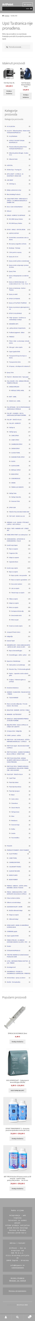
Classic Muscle (15, 807)
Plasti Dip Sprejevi (14, 791)
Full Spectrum (15, 812)
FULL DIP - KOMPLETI (15, 423)
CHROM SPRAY (15, 448)
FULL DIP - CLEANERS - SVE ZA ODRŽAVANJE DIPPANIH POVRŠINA (16, 414)
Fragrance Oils (13, 553)
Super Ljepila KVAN (14, 351)
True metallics (15, 838)
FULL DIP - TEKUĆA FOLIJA (14, 419)
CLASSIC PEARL (15, 453)
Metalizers (14, 820)
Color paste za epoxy (15, 252)
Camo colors (15, 799)
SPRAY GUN (12, 507)
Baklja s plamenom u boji (14, 190)
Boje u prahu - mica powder (19, 575)
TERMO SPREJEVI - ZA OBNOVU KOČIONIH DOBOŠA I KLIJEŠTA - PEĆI (17, 941)
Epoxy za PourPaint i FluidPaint (18, 303)
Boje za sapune (13, 549)
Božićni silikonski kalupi (15, 910)
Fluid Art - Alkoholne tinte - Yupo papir (18, 377)
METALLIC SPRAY (16, 470)
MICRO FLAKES (13, 875)
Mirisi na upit (14, 620)
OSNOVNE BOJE (15, 478)
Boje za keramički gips (15, 650)
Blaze (12, 795)
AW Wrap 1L (12, 184)
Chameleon (14, 803)
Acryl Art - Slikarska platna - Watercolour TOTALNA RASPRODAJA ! (18, 131)
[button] (27, 9)
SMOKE (13, 483)
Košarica (27, 1315)
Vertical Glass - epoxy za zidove (16, 978)
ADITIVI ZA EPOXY (14, 233)
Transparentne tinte (15, 362)
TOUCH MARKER (13, 697)
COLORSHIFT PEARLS (15, 867)
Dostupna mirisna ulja (17, 611)
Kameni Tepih (11, 641)
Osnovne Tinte (15, 501)
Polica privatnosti (17, 1291)
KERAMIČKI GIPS (13, 324)
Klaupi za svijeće (14, 915)
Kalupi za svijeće (14, 603)
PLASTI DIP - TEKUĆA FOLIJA (15, 774)
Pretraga (17, 1317)
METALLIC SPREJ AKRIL (17, 390)
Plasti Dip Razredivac (15, 787)
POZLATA (9, 846)
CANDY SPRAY (15, 440)
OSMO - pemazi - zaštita (14, 735)
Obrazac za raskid (17, 1281)
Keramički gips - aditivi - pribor (18, 655)
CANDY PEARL (13, 858)
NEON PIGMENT (13, 879)
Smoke (13, 833)
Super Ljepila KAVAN (12, 936)
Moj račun (6, 1317)
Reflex (13, 829)
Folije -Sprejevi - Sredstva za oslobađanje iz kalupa (17, 318)
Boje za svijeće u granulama (19, 580)
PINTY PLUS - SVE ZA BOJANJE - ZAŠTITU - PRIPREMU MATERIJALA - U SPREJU (18, 740)
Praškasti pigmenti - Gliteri (16, 332)
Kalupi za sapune (14, 557)
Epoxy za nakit (13, 294)
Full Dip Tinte (12, 493)
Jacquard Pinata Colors (13, 632)
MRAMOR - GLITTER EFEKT (14, 714)
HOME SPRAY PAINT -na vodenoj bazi (17, 535)
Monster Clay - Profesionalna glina (19, 669)
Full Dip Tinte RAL (16, 497)
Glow (12, 816)
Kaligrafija (10, 636)
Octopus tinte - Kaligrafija (14, 731)
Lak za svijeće (15, 588)
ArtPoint (7, 4)
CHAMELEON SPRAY (16, 444)
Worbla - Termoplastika (13, 982)
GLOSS (13, 461)
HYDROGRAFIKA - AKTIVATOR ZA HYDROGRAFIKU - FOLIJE (16, 540)
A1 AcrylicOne (11, 126)
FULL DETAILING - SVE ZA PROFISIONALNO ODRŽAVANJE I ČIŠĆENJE (18, 408)
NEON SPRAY (15, 474)
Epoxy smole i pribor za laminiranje (19, 261)
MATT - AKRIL (12, 397)
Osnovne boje (15, 825)
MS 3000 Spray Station (15, 223)
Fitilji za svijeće (13, 599)
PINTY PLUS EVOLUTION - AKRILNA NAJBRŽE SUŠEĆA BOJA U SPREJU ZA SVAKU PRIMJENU (17, 760)
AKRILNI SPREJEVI (14, 387)
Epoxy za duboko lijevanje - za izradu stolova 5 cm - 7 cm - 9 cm (18, 283)
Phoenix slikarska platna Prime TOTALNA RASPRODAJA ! (18, 148)
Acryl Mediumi (13, 136)
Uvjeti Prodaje (17, 1278)
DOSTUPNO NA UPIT (17, 1090)
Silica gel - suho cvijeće (15, 347)
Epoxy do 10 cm (13, 256)
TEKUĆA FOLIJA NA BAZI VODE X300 (19, 512)
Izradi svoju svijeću (12, 568)
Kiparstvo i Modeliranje (13, 661)
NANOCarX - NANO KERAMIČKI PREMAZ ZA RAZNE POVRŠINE (18, 719)
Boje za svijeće (13, 572)
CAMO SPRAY (15, 435)
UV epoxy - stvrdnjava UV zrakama (19, 366)
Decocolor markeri (16, 584)
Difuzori (9, 211)
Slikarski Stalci (13, 159)
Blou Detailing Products (13, 194)
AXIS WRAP (10, 180)
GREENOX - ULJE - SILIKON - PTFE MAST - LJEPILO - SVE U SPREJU (18, 523)
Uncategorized (11, 967)
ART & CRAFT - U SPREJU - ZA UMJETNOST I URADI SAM (15, 175)
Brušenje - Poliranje (14, 248)
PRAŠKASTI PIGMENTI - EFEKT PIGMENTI (18, 850)
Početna (6, 16)
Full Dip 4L (12, 427)
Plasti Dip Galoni (13, 782)
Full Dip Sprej (13, 432)
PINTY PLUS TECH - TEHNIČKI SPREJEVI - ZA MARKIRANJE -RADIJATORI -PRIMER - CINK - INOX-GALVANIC (18, 768)
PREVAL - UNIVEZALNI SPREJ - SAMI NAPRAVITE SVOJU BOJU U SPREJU (16, 893)
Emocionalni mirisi (16, 615)
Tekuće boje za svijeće (17, 592)
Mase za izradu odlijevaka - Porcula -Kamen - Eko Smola (17, 705)
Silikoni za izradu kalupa (14, 902)
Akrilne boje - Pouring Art (14, 170)
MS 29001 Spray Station (16, 219)
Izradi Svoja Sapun (12, 545)
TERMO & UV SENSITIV (17, 487)
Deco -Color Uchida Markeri (15, 207)
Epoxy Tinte (12, 271)
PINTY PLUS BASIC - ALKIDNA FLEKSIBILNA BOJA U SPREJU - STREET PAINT (18, 753)
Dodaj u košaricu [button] (9, 92)
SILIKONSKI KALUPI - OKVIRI (14, 907)
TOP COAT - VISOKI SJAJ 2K (17, 516)
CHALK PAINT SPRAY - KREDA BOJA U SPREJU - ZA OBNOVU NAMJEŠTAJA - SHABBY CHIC (17, 200)
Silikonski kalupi (13, 919)
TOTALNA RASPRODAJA (13, 950)
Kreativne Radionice (13, 688)
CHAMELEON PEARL (14, 862)
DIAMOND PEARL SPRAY (18, 457)
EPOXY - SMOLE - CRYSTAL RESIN (16, 229)
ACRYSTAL (10, 165)
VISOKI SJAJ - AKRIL (14, 401)
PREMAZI (11, 337)
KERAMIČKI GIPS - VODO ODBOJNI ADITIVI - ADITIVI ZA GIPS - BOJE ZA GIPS (18, 646)
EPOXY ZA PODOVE (14, 298)
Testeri (9, 946)
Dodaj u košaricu (17, 1138)
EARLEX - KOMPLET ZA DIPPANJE (16, 215)
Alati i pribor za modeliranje (17, 665)
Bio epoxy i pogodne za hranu (17, 244)
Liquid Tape (12, 778)
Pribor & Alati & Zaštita (13, 898)
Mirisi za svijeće (13, 607)
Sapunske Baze (13, 562)
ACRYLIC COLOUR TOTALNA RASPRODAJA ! (16, 141)
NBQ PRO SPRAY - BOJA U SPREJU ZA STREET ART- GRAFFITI (17, 726)
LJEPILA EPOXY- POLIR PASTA (17, 328)
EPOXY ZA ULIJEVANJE (15, 313)
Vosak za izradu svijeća (15, 626)
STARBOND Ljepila (12, 931)
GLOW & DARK (15, 465)
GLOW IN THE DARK (14, 871)
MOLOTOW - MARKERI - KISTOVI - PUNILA (18, 710)
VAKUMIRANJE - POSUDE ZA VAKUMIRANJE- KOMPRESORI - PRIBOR (18, 972)
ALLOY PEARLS (13, 854)
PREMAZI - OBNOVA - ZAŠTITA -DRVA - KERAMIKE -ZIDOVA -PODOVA (17, 887)
